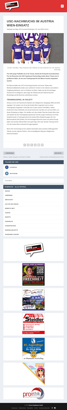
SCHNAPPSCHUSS (10, 225)
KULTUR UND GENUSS (11, 204)
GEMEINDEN (8, 195)
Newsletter (30, 408)
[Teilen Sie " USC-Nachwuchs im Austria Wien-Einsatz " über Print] (42, 145)
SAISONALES (9, 221)
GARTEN (7, 212)
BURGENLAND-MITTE (11, 230)
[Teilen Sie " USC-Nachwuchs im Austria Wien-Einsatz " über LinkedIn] (35, 145)
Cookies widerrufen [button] (44, 408)
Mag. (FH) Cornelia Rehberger (24, 29)
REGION (7, 191)
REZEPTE (8, 217)
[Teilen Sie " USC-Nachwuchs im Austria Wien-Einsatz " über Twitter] (28, 145)
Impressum (15, 408)
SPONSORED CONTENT (12, 234)
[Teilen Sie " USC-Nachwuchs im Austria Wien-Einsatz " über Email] (38, 145)
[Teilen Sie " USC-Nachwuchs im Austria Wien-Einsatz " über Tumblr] (32, 145)
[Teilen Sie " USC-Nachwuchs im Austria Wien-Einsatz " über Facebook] (25, 145)
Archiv (47, 29)
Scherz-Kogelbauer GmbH (36, 405)
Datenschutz (22, 408)
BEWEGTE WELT (10, 208)
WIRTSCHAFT (9, 199)
